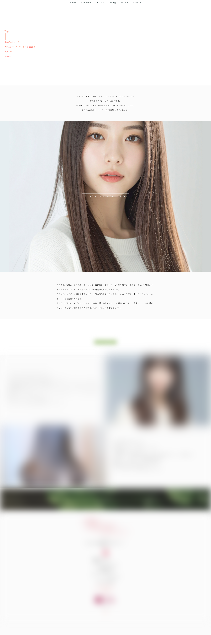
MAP (105, 555)
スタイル (8, 51)
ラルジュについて (11, 42)
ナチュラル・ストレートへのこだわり (20, 46)
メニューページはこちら (105, 342)
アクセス (8, 56)
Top (6, 31)
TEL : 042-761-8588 (105, 581)
